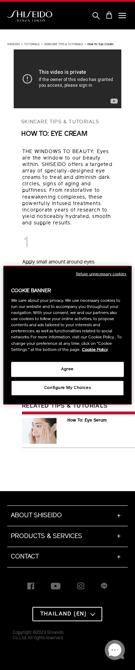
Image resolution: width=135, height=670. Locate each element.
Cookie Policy (95, 349)
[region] (67, 335)
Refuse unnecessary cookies (101, 274)
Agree (67, 369)
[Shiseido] (29, 16)
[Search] (96, 16)
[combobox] (67, 614)
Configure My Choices (67, 387)
